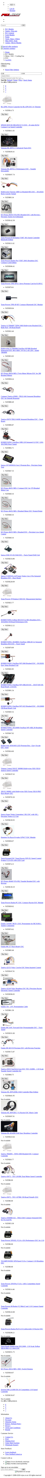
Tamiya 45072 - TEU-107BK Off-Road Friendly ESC (19, 1197)
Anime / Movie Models (13, 43)
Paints (7, 37)
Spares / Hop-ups (11, 31)
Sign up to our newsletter (9, 1467)
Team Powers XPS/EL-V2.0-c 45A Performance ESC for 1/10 (22, 1240)
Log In (12, 9)
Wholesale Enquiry (11, 1445)
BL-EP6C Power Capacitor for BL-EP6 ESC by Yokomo (21, 107)
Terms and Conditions (12, 1428)
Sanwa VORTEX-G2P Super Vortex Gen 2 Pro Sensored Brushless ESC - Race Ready (21, 577)
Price (20, 80)
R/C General (9, 33)
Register (12, 11)
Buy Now (4, 114)
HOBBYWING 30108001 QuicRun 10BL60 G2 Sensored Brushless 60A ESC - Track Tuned (21, 643)
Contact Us (9, 1437)
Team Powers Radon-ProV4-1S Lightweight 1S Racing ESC (22, 1329)
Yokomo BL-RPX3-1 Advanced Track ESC (16, 148)
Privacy (7, 1426)
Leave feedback (10, 1452)
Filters (4, 66)
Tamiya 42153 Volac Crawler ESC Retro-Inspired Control (21, 967)
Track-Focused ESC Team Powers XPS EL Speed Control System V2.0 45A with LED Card (21, 859)
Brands (7, 1430)
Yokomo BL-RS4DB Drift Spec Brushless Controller (19, 1133)
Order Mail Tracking (12, 1443)
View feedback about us (13, 1454)
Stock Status (27, 80)
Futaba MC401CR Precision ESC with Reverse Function (20, 1048)
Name (15, 80)
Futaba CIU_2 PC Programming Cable (14, 1007)
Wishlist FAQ (10, 1441)
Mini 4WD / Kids (11, 41)
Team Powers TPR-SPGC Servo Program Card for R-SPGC (22, 284)
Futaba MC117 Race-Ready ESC (12, 946)
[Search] (22, 78)
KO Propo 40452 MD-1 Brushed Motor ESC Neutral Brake (21, 511)
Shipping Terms (10, 1422)
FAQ (7, 1439)
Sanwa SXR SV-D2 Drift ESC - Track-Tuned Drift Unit (20, 555)
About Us (8, 1418)
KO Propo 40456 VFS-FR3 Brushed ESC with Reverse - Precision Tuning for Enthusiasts (21, 216)
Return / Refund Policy (13, 1424)
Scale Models (10, 35)
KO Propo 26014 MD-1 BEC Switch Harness (17, 1369)
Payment (8, 1420)
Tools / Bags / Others (12, 39)
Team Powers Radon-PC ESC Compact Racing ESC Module (22, 903)
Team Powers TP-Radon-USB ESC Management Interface (21, 599)
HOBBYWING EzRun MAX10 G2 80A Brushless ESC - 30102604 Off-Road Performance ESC (21, 621)
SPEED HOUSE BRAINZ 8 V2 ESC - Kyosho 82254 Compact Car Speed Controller (20, 126)
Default (9, 80)
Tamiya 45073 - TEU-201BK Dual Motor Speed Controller (21, 1176)
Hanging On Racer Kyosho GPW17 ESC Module (18, 837)
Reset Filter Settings (12, 70)
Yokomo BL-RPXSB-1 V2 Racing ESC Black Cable (19, 1113)
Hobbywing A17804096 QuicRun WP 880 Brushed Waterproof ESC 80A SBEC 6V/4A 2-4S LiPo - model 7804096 (20, 350)
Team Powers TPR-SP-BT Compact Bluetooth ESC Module (22, 304)
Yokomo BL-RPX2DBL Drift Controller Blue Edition (19, 1092)
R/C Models (9, 29)
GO (23, 25)
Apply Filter (5, 76)
